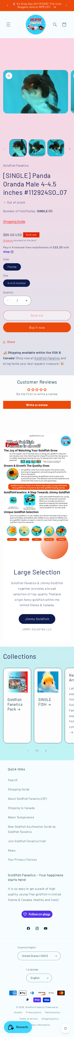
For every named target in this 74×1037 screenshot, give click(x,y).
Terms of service (28, 1018)
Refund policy (52, 1012)
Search (13, 780)
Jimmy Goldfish (37, 619)
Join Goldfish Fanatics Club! (27, 841)
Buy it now (37, 327)
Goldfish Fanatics (47, 358)
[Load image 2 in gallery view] (37, 147)
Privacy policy (33, 1012)
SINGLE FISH (44, 702)
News (12, 850)
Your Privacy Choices (22, 859)
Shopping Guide (14, 221)
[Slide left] (4, 149)
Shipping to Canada (21, 808)
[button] (8, 24)
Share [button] (11, 342)
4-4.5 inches (18, 284)
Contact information (39, 1024)
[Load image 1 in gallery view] (18, 147)
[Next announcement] (66, 5)
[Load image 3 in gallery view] (55, 147)
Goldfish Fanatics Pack (14, 704)
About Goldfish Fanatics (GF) (27, 798)
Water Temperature (21, 817)
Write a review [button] (37, 405)
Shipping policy (50, 1018)
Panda (14, 268)
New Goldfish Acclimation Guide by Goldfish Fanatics (32, 829)
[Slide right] (69, 149)
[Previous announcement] (7, 5)
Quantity (8, 292)
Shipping (8, 240)
